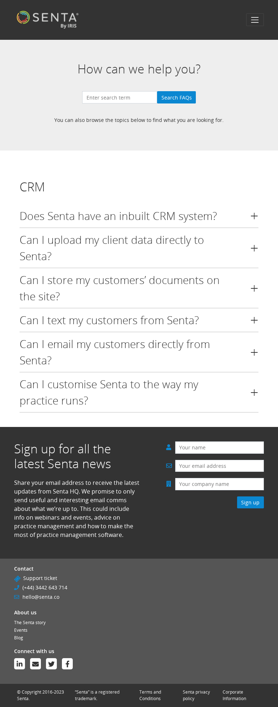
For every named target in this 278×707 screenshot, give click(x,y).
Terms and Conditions (150, 695)
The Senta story (30, 622)
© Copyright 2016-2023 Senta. (40, 695)
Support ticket (40, 578)
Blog (18, 638)
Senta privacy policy (196, 695)
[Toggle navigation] (255, 19)
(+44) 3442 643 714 (44, 587)
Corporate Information (234, 695)
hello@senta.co (40, 596)
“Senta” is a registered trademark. (97, 695)
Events (21, 630)
